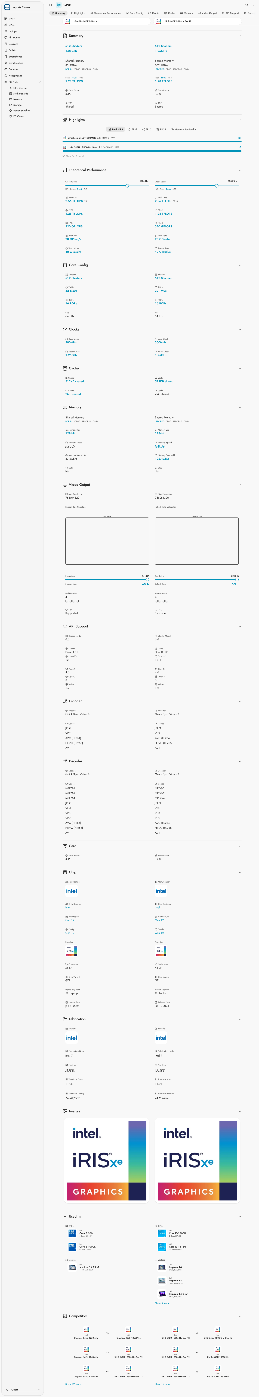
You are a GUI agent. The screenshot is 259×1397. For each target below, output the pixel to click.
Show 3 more (162, 1303)
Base (72, 189)
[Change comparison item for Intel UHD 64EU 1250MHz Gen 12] (197, 21)
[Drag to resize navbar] (152, 26)
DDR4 (95, 69)
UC (66, 189)
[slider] (127, 186)
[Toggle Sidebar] (43, 698)
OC (85, 189)
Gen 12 (69, 920)
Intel (67, 907)
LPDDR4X (86, 69)
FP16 (81, 77)
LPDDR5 (76, 69)
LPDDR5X (159, 69)
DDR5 (68, 69)
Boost (79, 189)
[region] (106, 1160)
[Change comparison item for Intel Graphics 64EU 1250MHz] (107, 21)
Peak (67, 77)
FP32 (74, 77)
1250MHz (143, 181)
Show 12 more (73, 1384)
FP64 (163, 129)
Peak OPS (117, 129)
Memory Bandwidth (185, 129)
